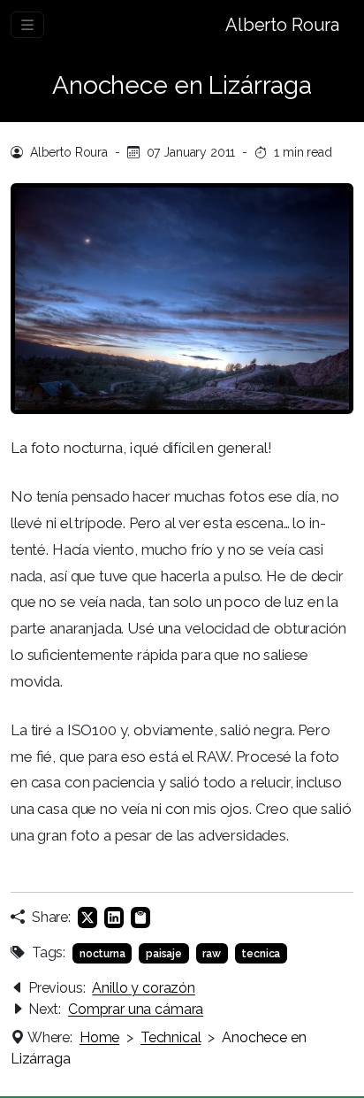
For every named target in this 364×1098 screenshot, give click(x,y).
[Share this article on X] (87, 917)
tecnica (260, 954)
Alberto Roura (282, 24)
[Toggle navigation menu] (27, 25)
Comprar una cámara (135, 1009)
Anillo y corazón (143, 987)
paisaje (164, 954)
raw (211, 954)
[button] (140, 917)
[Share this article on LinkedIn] (114, 917)
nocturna (102, 954)
